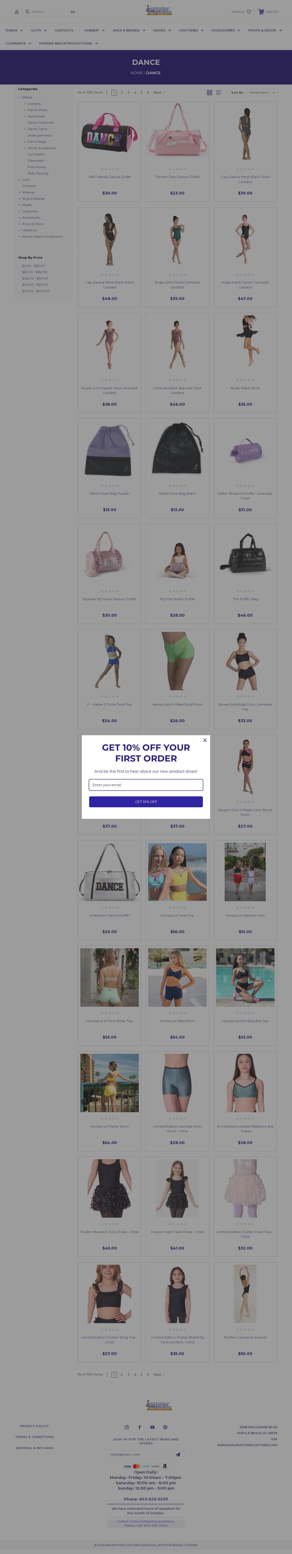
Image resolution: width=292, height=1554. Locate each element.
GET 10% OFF (146, 802)
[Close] (205, 740)
